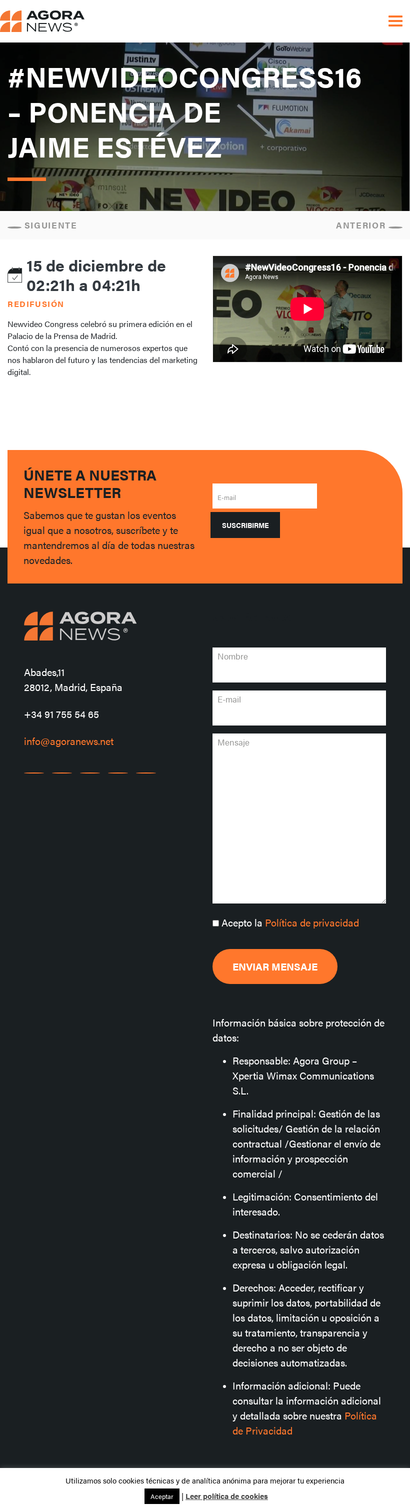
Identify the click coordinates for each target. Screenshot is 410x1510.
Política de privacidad (312, 922)
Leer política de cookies (227, 1495)
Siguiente (50, 225)
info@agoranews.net (69, 741)
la (290, 922)
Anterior (362, 225)
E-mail (227, 497)
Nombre (233, 656)
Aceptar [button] (162, 1496)
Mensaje (234, 742)
